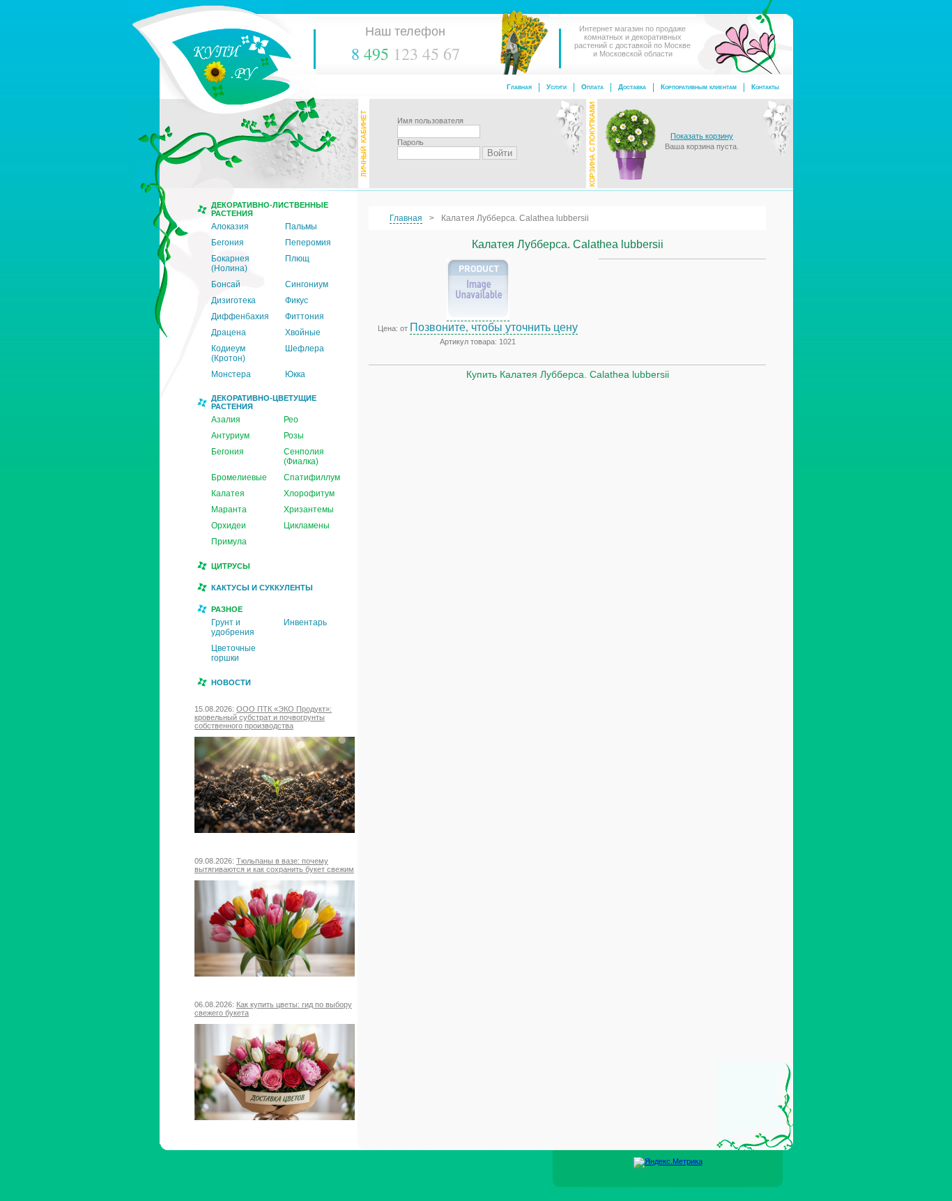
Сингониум (306, 284)
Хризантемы (309, 509)
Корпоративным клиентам (699, 87)
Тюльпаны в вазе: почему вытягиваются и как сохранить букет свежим (274, 865)
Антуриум (230, 436)
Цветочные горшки (233, 653)
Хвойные (303, 332)
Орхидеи (228, 525)
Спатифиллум (312, 477)
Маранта (229, 509)
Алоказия (230, 226)
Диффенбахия (240, 316)
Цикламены (307, 525)
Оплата (592, 87)
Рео (291, 419)
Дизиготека (233, 300)
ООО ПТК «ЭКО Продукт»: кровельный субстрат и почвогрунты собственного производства (263, 717)
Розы (294, 436)
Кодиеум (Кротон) (228, 353)
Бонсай (225, 284)
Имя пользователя (430, 120)
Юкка (295, 374)
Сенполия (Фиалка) (304, 456)
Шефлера (304, 348)
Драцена (228, 332)
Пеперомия (308, 242)
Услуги (556, 87)
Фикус (296, 300)
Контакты (765, 87)
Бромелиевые (239, 477)
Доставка (632, 87)
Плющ (297, 258)
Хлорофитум (309, 493)
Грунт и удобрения (232, 627)
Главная (519, 87)
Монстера (231, 374)
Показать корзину (701, 136)
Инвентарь (305, 622)
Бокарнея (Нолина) (230, 263)
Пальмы (301, 226)
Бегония (227, 242)
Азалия (225, 419)
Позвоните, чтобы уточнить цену (494, 326)
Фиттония (304, 316)
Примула (229, 541)
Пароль (410, 142)
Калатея (228, 493)
